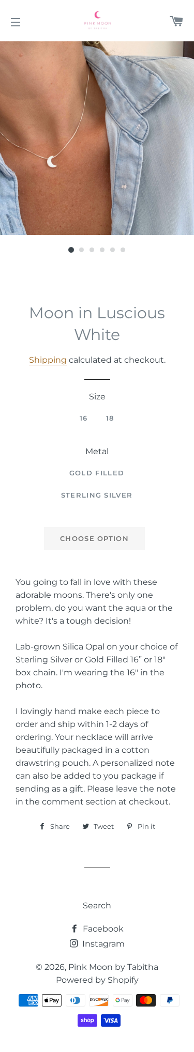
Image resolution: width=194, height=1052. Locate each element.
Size (97, 396)
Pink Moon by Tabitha (113, 967)
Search (97, 905)
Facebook (102, 929)
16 (84, 418)
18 (110, 418)
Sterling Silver (97, 495)
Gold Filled (96, 473)
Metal (97, 451)
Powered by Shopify (97, 980)
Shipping (48, 360)
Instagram (102, 944)
